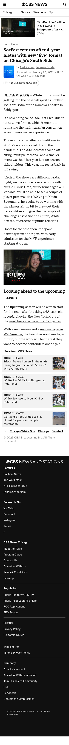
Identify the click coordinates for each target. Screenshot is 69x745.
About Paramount (14, 669)
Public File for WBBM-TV (19, 594)
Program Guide (13, 554)
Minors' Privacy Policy (17, 652)
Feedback (10, 693)
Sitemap (9, 578)
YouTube (9, 508)
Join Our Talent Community (20, 681)
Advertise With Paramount (20, 675)
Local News (11, 44)
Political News (12, 474)
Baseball (57, 431)
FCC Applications (14, 606)
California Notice (14, 635)
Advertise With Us (15, 566)
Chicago (8, 12)
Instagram (10, 520)
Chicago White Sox (22, 431)
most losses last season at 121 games (35, 321)
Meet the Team (13, 548)
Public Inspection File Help (20, 600)
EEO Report (11, 612)
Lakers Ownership (15, 491)
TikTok (7, 526)
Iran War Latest (13, 480)
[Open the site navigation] (12, 4)
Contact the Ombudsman (19, 698)
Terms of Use (11, 646)
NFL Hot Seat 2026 (15, 485)
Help (6, 687)
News (24, 12)
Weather (38, 12)
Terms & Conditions (15, 572)
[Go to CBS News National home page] (34, 4)
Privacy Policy (12, 629)
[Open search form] (64, 4)
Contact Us (10, 560)
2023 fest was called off (43, 150)
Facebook (10, 514)
